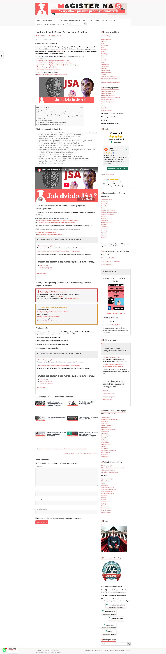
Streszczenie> (105, 66)
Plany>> (103, 208)
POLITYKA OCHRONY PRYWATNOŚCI (94, 650)
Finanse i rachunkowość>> (108, 429)
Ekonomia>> (104, 423)
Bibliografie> (104, 204)
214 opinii (120, 139)
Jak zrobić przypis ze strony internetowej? (112, 468)
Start (38, 20)
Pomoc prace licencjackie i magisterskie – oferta (70, 20)
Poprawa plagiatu (56, 36)
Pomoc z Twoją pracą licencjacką (47, 67)
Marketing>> (104, 440)
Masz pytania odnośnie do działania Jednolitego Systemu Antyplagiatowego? (59, 112)
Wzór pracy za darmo (108, 20)
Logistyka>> (104, 438)
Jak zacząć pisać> (106, 39)
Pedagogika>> (105, 442)
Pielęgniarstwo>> (106, 444)
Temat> (103, 43)
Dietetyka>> (104, 421)
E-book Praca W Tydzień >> (109, 258)
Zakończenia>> (105, 227)
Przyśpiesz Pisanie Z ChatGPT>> (110, 261)
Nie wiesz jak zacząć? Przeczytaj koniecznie (50, 124)
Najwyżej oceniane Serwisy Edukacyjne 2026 (112, 183)
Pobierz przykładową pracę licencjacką (48, 69)
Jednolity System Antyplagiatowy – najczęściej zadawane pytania (56, 222)
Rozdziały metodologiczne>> (109, 212)
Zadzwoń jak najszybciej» (72, 298)
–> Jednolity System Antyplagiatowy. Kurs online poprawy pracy (54, 63)
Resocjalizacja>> (105, 452)
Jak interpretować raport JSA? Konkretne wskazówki (81, 453)
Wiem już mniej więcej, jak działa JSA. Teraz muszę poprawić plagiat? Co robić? (60, 116)
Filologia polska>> (106, 427)
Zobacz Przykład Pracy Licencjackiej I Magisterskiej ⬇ (53, 114)
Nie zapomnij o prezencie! (45, 120)
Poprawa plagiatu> (106, 72)
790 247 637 (10, 650)
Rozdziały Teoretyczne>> (108, 210)
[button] (129, 156)
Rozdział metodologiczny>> (109, 489)
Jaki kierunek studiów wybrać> (109, 79)
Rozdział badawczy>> (107, 491)
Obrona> (103, 74)
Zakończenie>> (105, 502)
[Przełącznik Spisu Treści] (80, 107)
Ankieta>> (104, 106)
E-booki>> (104, 233)
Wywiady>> (104, 218)
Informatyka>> (105, 434)
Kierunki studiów (47, 20)
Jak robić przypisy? (106, 466)
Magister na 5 (42, 36)
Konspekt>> (104, 485)
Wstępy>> (104, 224)
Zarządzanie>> (105, 456)
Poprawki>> (104, 108)
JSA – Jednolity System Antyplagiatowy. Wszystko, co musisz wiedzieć (57, 220)
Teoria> (103, 52)
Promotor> (104, 41)
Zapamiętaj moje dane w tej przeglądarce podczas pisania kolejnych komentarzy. (59, 518)
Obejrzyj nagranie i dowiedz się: (46, 110)
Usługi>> (103, 237)
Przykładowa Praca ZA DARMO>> (123, 650)
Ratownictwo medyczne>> (108, 450)
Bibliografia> (104, 45)
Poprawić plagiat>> (106, 510)
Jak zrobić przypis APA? (108, 470)
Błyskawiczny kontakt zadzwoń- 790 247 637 (50, 24)
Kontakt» (60, 296)
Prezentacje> (104, 231)
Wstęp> (103, 62)
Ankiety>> (104, 216)
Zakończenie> (105, 64)
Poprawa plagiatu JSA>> (108, 91)
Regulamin (106, 650)
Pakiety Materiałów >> (107, 265)
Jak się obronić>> (106, 512)
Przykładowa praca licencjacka (109, 472)
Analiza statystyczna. (46, 269)
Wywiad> (104, 60)
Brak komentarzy (55, 39)
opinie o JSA (60, 51)
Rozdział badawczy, (46, 267)
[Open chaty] (4, 650)
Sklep (97, 20)
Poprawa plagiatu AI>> (107, 93)
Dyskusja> (104, 68)
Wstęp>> (103, 499)
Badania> (103, 56)
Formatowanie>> (105, 508)
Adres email (38, 500)
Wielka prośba (41, 118)
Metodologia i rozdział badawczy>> (111, 97)
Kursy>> (103, 235)
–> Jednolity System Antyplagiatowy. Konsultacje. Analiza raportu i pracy (57, 65)
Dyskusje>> (104, 220)
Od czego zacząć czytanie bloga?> (111, 82)
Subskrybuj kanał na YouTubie (46, 232)
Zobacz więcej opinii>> (107, 174)
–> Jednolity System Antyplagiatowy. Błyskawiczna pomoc (52, 61)
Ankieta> (103, 58)
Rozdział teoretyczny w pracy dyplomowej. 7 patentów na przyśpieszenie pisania (60, 449)
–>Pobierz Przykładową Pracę (45, 246)
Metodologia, (44, 265)
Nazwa (37, 491)
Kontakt (90, 20)
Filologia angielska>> (107, 425)
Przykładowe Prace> (106, 199)
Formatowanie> (105, 70)
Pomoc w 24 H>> (42, 274)
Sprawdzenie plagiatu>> (107, 95)
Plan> (102, 47)
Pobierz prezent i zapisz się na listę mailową (49, 234)
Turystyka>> (105, 454)
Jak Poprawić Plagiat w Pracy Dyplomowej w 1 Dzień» (53, 312)
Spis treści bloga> (106, 36)
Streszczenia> (105, 229)
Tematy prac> (105, 202)
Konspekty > (104, 206)
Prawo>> (103, 446)
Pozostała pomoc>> (106, 110)
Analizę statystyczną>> (107, 493)
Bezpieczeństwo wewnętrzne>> (110, 419)
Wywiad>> (104, 497)
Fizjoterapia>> (105, 431)
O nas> (103, 525)
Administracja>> (105, 417)
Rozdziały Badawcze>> (107, 214)
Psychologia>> (105, 448)
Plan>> (103, 104)
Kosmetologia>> (105, 436)
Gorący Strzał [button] (110, 271)
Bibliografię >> (105, 481)
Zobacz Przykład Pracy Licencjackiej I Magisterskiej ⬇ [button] (60, 239)
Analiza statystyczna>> (107, 99)
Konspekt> (104, 49)
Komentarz (39, 466)
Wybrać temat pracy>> (107, 479)
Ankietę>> (104, 495)
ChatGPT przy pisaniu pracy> (109, 76)
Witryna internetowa (41, 509)
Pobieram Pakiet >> (116, 313)
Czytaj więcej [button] (108, 163)
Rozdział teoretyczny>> (107, 102)
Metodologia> (105, 54)
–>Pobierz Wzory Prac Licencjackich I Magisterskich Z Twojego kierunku (58, 251)
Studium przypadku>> (107, 222)
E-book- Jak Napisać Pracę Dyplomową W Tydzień (52, 74)
